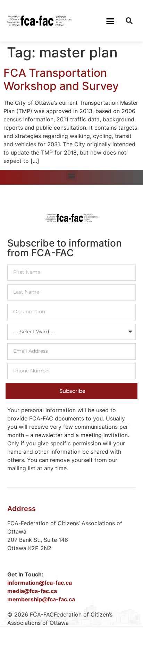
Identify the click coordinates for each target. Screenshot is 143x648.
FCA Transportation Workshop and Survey (61, 79)
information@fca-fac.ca (39, 582)
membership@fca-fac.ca (41, 599)
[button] (110, 20)
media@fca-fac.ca (32, 590)
